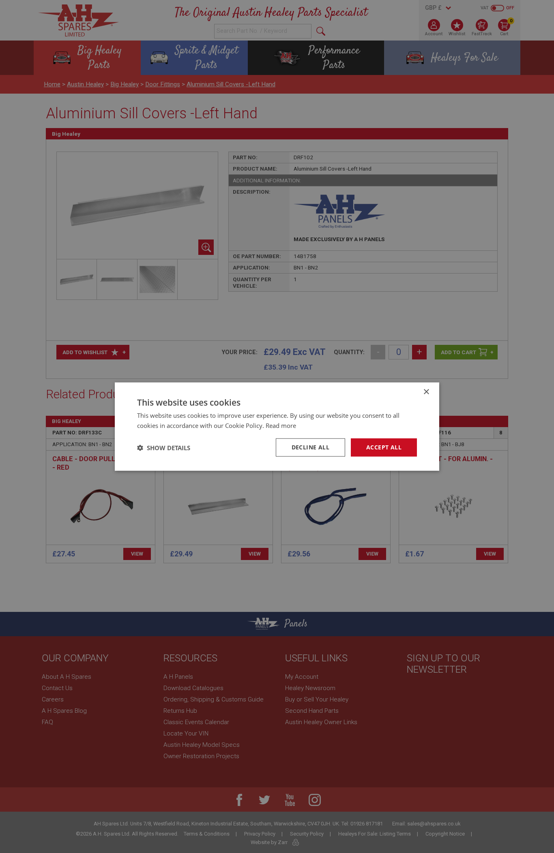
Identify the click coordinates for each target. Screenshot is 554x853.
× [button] (426, 392)
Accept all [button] (384, 447)
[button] (163, 447)
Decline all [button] (310, 447)
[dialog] (277, 426)
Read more (281, 425)
